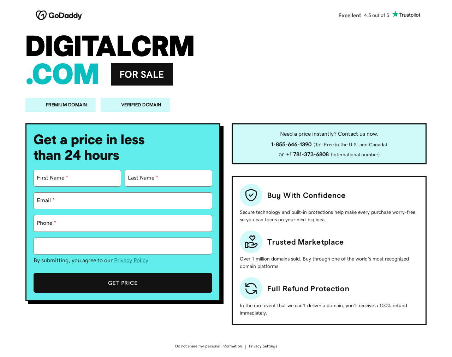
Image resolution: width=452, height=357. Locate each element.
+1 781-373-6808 (307, 154)
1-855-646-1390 (291, 144)
